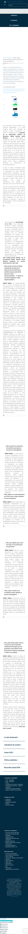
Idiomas (7, 803)
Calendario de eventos (12, 745)
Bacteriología (5, 89)
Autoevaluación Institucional (12, 855)
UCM (22, 90)
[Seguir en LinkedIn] (17, 874)
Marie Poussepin (10, 865)
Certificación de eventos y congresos (14, 784)
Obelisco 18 (8, 867)
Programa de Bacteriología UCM (15, 89)
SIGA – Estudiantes (10, 780)
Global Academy (9, 860)
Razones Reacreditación (11, 853)
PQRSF (7, 783)
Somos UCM (8, 752)
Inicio (4, 58)
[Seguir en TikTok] (20, 874)
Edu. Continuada (14, 25)
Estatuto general (9, 837)
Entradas (9, 58)
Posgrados (14, 20)
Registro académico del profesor (13, 790)
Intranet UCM (9, 863)
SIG (6, 866)
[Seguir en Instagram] (11, 874)
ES (4, 4)
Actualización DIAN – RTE (11, 846)
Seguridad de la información (12, 869)
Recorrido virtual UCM (12, 768)
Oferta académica (10, 760)
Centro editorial (9, 856)
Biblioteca (8, 859)
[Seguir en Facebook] (5, 874)
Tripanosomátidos (16, 90)
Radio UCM (8, 862)
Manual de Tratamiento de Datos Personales (16, 896)
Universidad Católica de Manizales (10, 92)
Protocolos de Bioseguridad (12, 832)
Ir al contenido (3, 919)
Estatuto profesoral (10, 841)
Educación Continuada (11, 802)
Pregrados (14, 15)
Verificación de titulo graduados (13, 788)
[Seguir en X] (8, 874)
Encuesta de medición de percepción (14, 858)
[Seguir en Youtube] (14, 874)
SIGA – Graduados (10, 781)
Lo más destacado (10, 737)
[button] (6, 920)
